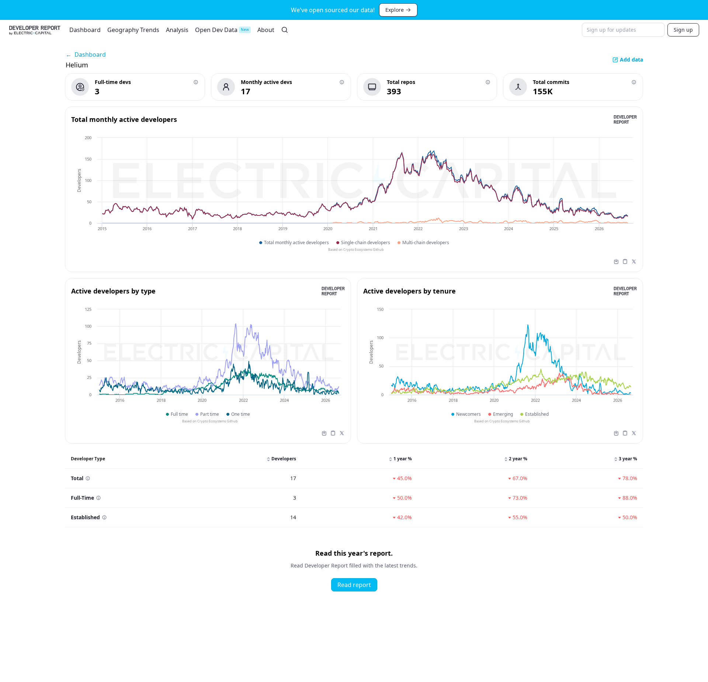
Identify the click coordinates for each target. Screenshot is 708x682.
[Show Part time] (207, 414)
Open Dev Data (222, 30)
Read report (354, 585)
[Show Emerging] (500, 414)
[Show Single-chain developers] (363, 242)
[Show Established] (534, 414)
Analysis (177, 30)
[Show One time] (238, 414)
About (265, 30)
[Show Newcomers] (466, 414)
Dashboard (85, 30)
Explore (394, 9)
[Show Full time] (177, 414)
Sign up (683, 29)
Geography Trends (133, 30)
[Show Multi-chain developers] (423, 242)
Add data (631, 59)
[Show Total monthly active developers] (294, 242)
